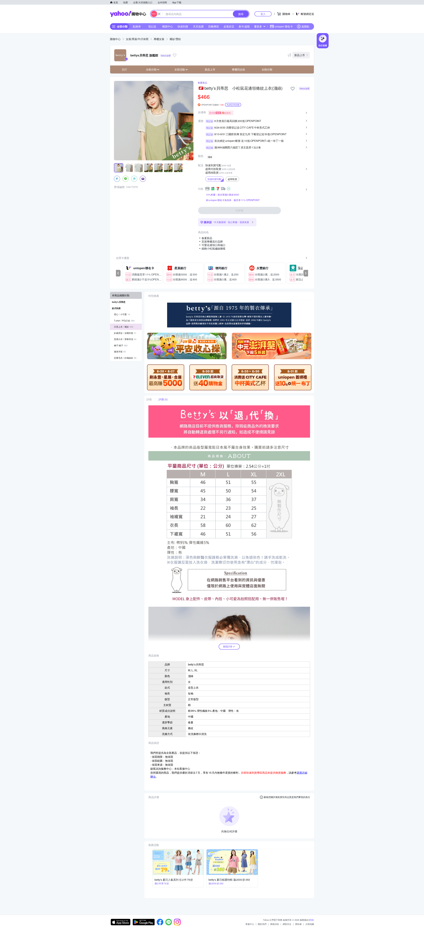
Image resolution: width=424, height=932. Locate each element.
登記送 (152, 26)
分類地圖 (309, 924)
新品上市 (299, 55)
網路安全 (287, 924)
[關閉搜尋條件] (159, 14)
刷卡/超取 (244, 26)
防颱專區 (213, 26)
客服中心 (249, 924)
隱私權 (298, 924)
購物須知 (274, 924)
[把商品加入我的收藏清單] (293, 89)
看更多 (258, 26)
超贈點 (305, 26)
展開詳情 (227, 646)
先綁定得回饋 (233, 104)
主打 (124, 69)
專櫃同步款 (238, 69)
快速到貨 (183, 26)
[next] (305, 273)
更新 (311, 919)
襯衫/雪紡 (175, 39)
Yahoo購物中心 (128, 14)
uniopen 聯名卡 (284, 26)
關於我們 (262, 924)
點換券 (137, 26)
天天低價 (198, 26)
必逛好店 (229, 26)
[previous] (118, 273)
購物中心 (115, 39)
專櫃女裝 (159, 39)
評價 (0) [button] (163, 399)
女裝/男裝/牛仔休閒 (137, 39)
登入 (263, 14)
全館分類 (267, 69)
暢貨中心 (167, 26)
